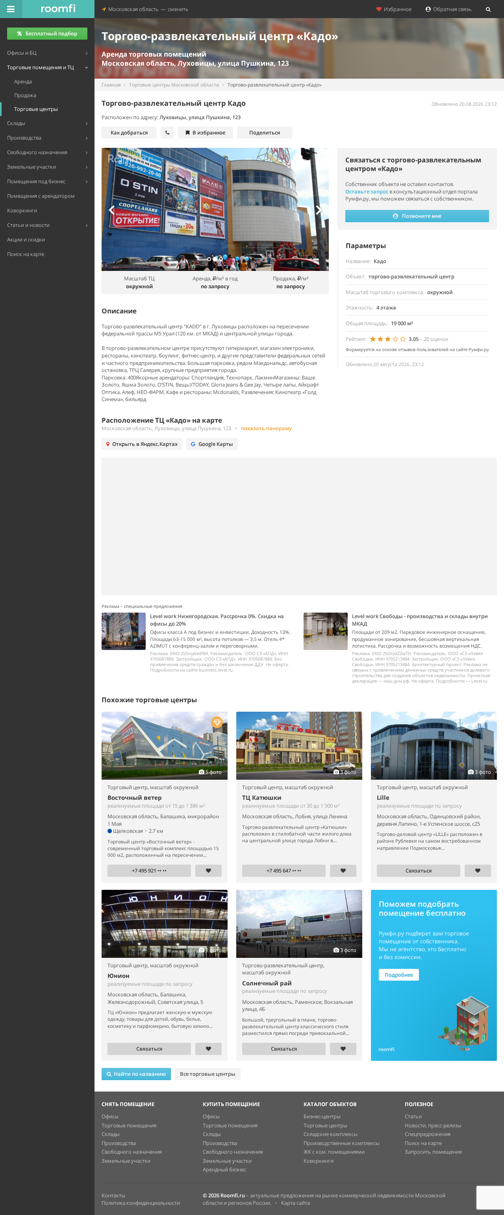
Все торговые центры (207, 1073)
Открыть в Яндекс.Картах (145, 443)
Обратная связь (451, 9)
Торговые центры (325, 1125)
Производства (119, 1143)
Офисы (110, 1116)
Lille (383, 797)
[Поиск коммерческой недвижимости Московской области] (58, 9)
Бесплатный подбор (51, 33)
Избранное (396, 9)
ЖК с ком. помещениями (334, 1151)
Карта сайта (295, 1202)
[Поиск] (488, 9)
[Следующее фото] (311, 209)
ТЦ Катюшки (262, 797)
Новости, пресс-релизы (433, 1125)
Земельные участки (126, 1160)
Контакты (113, 1195)
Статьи (413, 1116)
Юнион (118, 975)
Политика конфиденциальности (141, 1202)
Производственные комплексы (342, 1143)
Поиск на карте (423, 1143)
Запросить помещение (433, 1151)
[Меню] (11, 9)
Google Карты (215, 443)
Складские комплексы (331, 1134)
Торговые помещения (129, 1125)
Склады (111, 1134)
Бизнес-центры (322, 1116)
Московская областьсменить (147, 9)
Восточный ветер (134, 797)
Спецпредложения (427, 1134)
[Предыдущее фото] (118, 209)
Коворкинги (319, 1160)
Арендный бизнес (224, 1169)
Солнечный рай (267, 983)
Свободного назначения (132, 1151)
